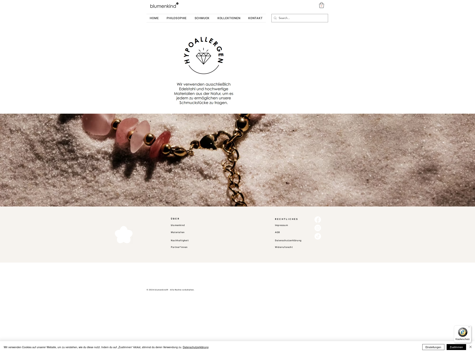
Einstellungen (433, 347)
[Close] (470, 347)
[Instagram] (318, 228)
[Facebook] (318, 219)
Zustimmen (456, 347)
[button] (321, 5)
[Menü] (469, 328)
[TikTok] (318, 236)
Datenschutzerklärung (196, 347)
